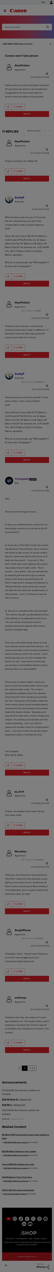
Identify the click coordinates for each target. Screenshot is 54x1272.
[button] (49, 4)
